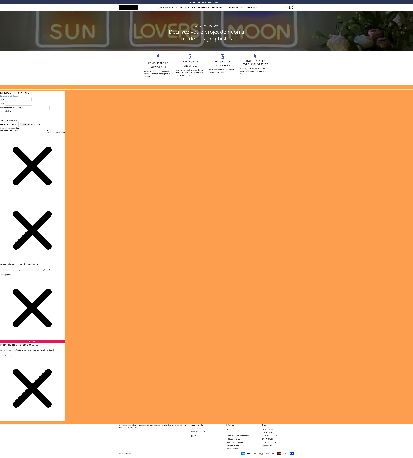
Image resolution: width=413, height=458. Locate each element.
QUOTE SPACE (217, 7)
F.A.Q (228, 432)
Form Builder (60, 133)
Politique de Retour (233, 439)
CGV (228, 429)
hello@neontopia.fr (198, 432)
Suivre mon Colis (232, 448)
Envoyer (32, 341)
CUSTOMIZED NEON (199, 7)
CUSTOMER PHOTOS (235, 7)
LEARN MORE (250, 7)
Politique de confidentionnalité (237, 436)
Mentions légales (232, 445)
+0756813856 (196, 429)
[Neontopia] (128, 7)
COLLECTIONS (181, 7)
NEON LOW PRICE (166, 7)
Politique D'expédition (234, 442)
